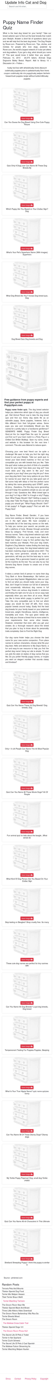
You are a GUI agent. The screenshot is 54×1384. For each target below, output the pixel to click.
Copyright (44, 1378)
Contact (18, 1378)
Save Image (25, 118)
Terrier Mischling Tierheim (14, 1301)
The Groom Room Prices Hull (15, 1331)
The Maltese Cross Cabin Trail (15, 1323)
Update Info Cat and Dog (25, 2)
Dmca (8, 1378)
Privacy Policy (30, 1378)
